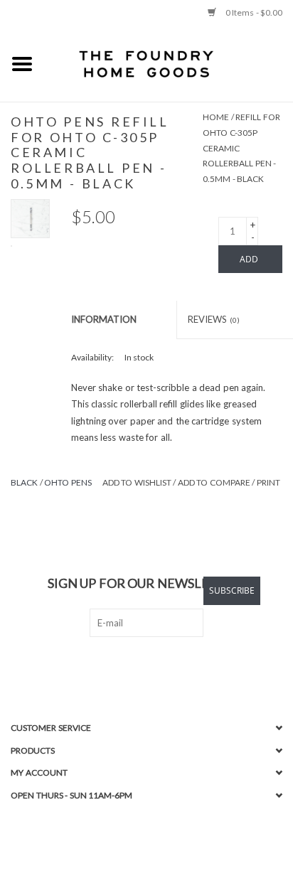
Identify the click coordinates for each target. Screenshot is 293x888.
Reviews (214, 319)
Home (216, 117)
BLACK (24, 482)
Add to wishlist (136, 482)
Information (104, 319)
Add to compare (215, 482)
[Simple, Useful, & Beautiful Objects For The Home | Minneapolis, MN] (168, 63)
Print (268, 482)
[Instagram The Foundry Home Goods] (159, 666)
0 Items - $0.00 (252, 12)
